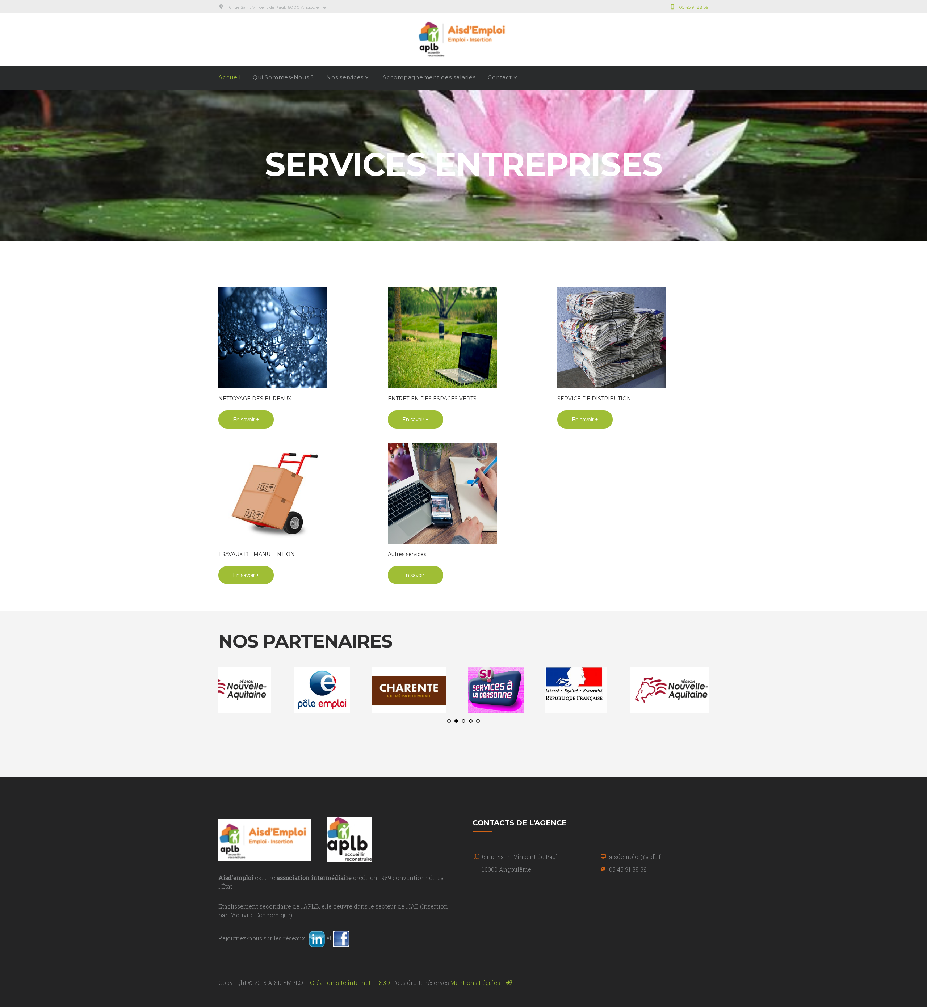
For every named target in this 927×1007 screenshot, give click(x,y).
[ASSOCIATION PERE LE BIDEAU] (349, 839)
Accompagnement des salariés (428, 78)
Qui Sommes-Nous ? (283, 78)
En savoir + (246, 419)
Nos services (345, 78)
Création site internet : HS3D (350, 982)
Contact (500, 78)
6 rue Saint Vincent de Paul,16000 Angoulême (277, 7)
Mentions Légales (475, 982)
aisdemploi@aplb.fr (636, 856)
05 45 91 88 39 (694, 7)
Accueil (229, 78)
